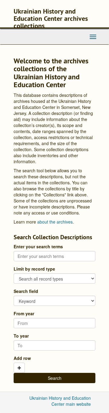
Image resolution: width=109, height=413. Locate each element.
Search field (26, 291)
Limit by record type (34, 269)
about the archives (55, 222)
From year (24, 313)
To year (21, 336)
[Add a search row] (19, 368)
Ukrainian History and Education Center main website (60, 401)
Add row (22, 358)
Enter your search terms (38, 246)
